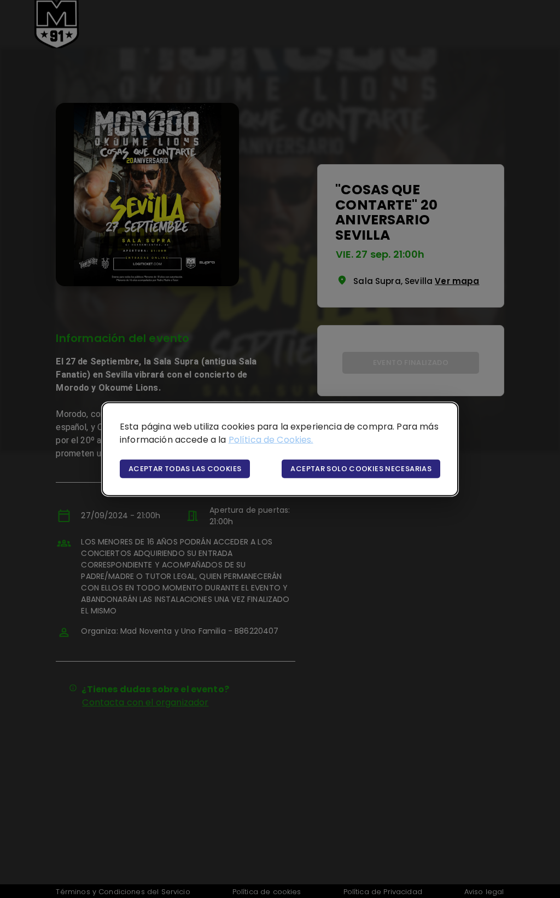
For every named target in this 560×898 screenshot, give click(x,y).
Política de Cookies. (271, 439)
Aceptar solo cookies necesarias (360, 468)
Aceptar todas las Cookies (185, 468)
